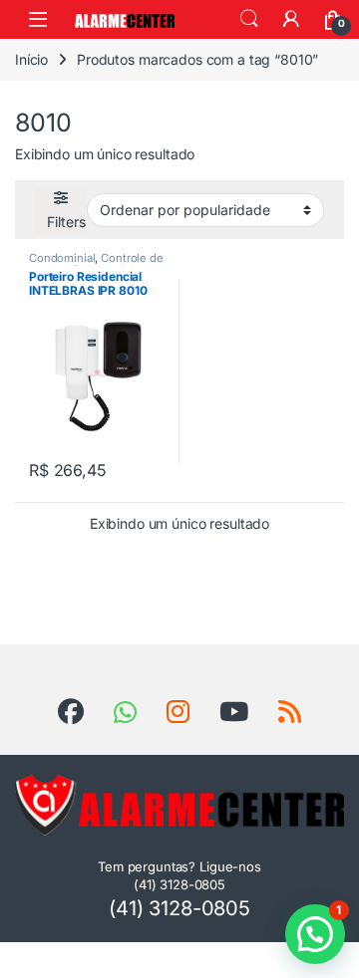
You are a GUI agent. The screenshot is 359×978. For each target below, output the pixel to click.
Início (31, 59)
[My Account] (291, 19)
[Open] (38, 19)
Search (249, 19)
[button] (315, 934)
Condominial (62, 258)
